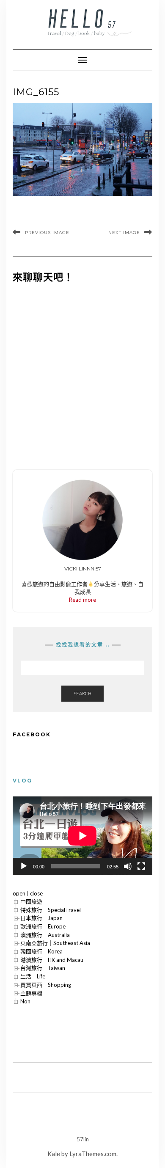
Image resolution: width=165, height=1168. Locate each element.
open (19, 893)
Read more (82, 599)
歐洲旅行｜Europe (43, 926)
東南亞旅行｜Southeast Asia (55, 942)
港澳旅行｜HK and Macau (51, 959)
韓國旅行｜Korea (41, 951)
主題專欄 (31, 993)
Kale (53, 1153)
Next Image (124, 232)
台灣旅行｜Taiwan (42, 967)
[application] (82, 835)
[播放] (23, 866)
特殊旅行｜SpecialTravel (50, 909)
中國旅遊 (31, 901)
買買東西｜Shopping (45, 984)
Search (82, 693)
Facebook (32, 734)
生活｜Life (32, 976)
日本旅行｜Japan (41, 918)
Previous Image (47, 232)
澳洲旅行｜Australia (45, 934)
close (36, 893)
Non (25, 1001)
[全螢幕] (141, 866)
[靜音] (128, 866)
